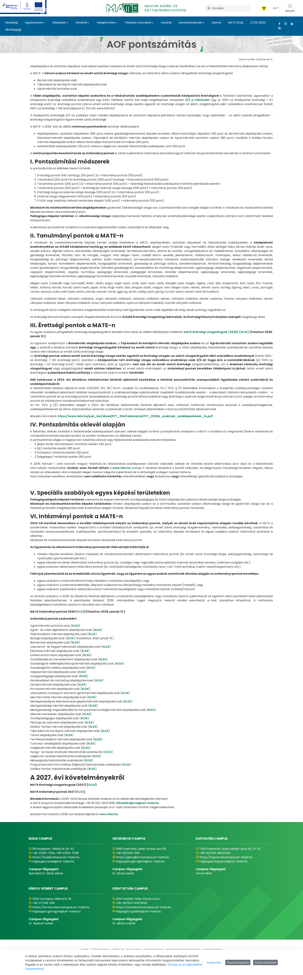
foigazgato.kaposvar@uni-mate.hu (223, 861)
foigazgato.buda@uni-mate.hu (53, 861)
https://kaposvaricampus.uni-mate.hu (225, 857)
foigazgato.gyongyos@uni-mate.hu (56, 911)
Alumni (216, 23)
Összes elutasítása (265, 962)
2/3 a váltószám (197, 100)
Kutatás (166, 23)
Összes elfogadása (238, 962)
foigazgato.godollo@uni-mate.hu (138, 911)
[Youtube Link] (290, 23)
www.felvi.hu (121, 468)
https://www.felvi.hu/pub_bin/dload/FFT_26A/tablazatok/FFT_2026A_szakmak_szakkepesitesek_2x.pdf (135, 416)
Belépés (290, 11)
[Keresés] (209, 8)
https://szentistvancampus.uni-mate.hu (143, 907)
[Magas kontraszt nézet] (264, 8)
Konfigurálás (214, 962)
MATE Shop (235, 23)
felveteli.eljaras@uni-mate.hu (137, 803)
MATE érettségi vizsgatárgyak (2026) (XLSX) (216, 332)
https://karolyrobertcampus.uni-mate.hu (60, 907)
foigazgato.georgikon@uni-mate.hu (140, 861)
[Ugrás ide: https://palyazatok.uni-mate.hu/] (27, 7)
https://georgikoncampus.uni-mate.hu (142, 857)
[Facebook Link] (278, 23)
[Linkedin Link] (278, 27)
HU (275, 8)
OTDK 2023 (257, 23)
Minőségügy (13, 30)
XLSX (80, 612)
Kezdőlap (11, 23)
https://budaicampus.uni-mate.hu (55, 857)
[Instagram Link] (284, 23)
